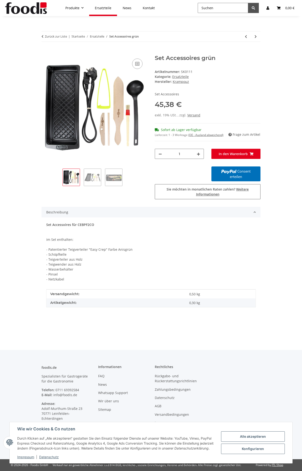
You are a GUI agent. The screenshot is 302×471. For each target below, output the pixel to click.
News (102, 384)
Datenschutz (49, 457)
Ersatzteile (180, 76)
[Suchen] (253, 8)
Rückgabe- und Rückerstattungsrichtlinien (176, 378)
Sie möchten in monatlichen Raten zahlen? (208, 191)
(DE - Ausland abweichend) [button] (205, 135)
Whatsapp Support (113, 392)
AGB (158, 406)
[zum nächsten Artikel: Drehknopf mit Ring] (255, 36)
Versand (193, 115)
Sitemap (104, 409)
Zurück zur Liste (56, 36)
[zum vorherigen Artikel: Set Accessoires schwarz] (246, 36)
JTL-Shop (277, 465)
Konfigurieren (253, 449)
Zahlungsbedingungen (173, 389)
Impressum (25, 457)
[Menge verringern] (160, 154)
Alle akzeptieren (253, 436)
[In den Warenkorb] (45, 52)
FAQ (101, 376)
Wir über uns (108, 401)
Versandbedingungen (172, 414)
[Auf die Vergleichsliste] (137, 64)
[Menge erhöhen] (198, 154)
